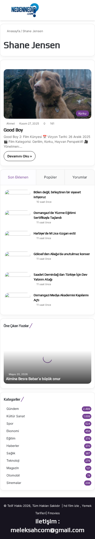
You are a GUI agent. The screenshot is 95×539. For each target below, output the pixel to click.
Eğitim (10, 438)
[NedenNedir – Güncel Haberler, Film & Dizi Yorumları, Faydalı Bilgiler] (25, 10)
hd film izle (71, 506)
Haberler (12, 446)
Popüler (50, 177)
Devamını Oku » (19, 156)
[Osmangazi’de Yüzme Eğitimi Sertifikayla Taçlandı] (17, 219)
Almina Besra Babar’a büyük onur (33, 379)
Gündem (12, 409)
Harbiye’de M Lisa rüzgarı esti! (55, 233)
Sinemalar (13, 483)
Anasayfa (13, 31)
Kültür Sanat (15, 416)
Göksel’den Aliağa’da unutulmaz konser (62, 254)
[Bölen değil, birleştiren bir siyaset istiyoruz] (17, 198)
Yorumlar (79, 177)
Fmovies (54, 513)
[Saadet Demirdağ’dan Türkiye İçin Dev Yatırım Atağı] (17, 281)
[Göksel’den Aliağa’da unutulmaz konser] (17, 260)
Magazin (12, 468)
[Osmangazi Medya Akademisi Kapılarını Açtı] (17, 301)
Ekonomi (12, 431)
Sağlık (10, 453)
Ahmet (10, 123)
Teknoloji (12, 460)
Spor (9, 423)
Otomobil (13, 475)
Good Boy (13, 129)
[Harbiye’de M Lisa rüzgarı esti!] (17, 239)
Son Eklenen (18, 177)
